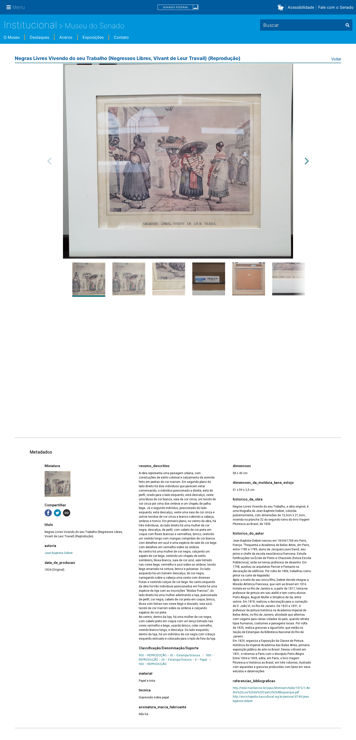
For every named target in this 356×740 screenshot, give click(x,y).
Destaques (39, 37)
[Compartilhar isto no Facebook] (48, 512)
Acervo (65, 37)
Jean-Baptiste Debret (59, 553)
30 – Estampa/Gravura (185, 655)
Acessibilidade (301, 7)
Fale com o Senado (336, 7)
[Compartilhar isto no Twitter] (57, 512)
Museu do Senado (94, 25)
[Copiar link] (66, 512)
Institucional (30, 25)
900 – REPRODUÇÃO (153, 655)
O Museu (12, 37)
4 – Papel (201, 659)
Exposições (93, 37)
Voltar (336, 59)
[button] (282, 7)
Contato (121, 37)
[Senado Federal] (178, 7)
